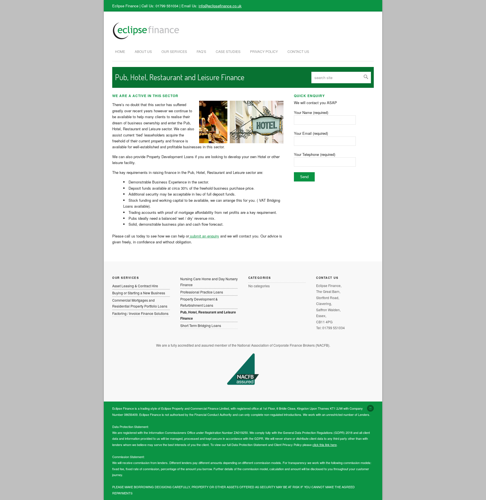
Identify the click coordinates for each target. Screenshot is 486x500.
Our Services (174, 51)
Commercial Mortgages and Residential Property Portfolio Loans (139, 303)
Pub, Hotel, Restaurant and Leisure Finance (208, 315)
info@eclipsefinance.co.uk (220, 5)
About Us (143, 51)
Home (120, 51)
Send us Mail (370, 408)
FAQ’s (201, 51)
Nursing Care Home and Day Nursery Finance (209, 281)
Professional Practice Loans (201, 292)
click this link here (324, 444)
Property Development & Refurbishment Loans (199, 302)
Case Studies (228, 51)
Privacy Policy (264, 51)
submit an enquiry (204, 236)
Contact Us (298, 51)
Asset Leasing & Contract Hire (135, 285)
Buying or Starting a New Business (138, 292)
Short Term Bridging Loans (200, 325)
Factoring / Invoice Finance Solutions (140, 313)
